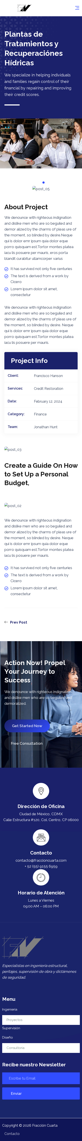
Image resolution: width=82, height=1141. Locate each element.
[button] (34, 182)
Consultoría (15, 1048)
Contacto (12, 1134)
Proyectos (14, 1020)
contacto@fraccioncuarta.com (41, 860)
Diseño (7, 1037)
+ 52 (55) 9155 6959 (41, 866)
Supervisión (11, 1028)
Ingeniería (9, 1009)
